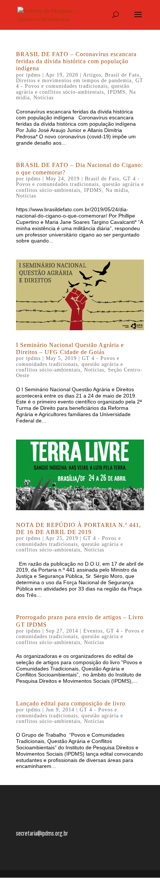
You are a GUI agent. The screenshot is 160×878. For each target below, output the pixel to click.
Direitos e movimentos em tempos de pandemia (74, 80)
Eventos (93, 631)
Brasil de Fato (122, 75)
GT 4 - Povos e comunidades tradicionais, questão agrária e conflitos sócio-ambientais (79, 86)
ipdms (33, 75)
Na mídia (117, 190)
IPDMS (116, 92)
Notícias (43, 97)
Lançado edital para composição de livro (70, 703)
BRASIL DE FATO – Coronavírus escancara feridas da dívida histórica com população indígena (76, 61)
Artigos (92, 75)
